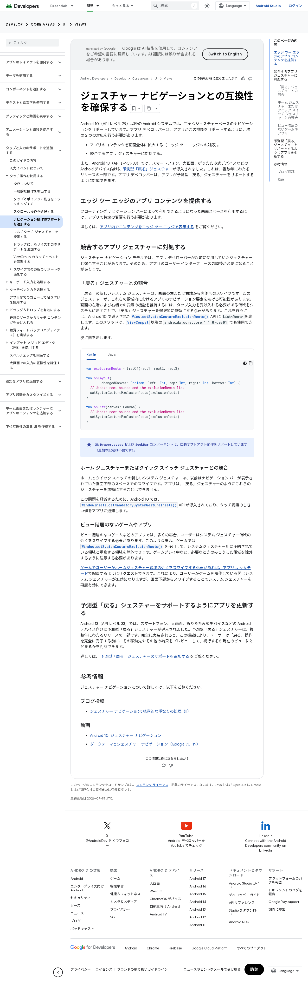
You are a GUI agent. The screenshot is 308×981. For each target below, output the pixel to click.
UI (65, 24)
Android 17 (197, 878)
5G (112, 917)
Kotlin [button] (91, 354)
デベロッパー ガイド (244, 895)
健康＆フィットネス (125, 894)
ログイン (295, 6)
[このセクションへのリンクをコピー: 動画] (95, 726)
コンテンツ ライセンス (152, 785)
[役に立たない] (250, 78)
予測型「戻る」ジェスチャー (147, 169)
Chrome (153, 948)
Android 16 (197, 886)
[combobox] (175, 5)
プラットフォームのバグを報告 (285, 880)
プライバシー (120, 909)
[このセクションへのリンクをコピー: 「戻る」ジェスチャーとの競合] (152, 284)
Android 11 (197, 925)
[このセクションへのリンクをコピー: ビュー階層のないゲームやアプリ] (157, 525)
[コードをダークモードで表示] (245, 363)
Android (77, 878)
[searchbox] (32, 43)
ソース (75, 905)
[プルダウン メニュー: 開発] (99, 6)
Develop (14, 24)
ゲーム (115, 878)
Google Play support (284, 902)
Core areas (43, 24)
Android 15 (197, 894)
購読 (254, 969)
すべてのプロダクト (252, 948)
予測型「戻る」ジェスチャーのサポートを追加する (145, 656)
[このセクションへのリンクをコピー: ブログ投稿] (109, 702)
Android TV (158, 914)
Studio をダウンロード (244, 912)
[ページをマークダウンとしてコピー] (149, 108)
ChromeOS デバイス (165, 899)
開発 (90, 6)
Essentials (59, 6)
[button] (28, 62)
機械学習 (117, 886)
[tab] (91, 354)
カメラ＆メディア (123, 902)
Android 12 (197, 917)
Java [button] (112, 354)
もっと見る (120, 6)
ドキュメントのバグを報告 (285, 892)
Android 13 (197, 909)
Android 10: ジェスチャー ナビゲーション (125, 735)
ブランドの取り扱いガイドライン (142, 969)
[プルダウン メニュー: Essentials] (74, 6)
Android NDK (239, 922)
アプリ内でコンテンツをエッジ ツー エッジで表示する (147, 227)
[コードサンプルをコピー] (251, 363)
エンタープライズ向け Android (87, 888)
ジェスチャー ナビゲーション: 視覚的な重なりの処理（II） (140, 711)
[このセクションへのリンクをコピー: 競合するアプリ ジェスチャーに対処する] (190, 248)
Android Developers (94, 78)
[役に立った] (243, 78)
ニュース (77, 913)
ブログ (76, 921)
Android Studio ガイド (244, 885)
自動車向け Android (165, 906)
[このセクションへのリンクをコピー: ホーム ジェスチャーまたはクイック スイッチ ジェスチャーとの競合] (233, 468)
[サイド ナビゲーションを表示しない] (58, 972)
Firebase (175, 948)
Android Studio (268, 6)
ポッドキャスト (82, 929)
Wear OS (156, 891)
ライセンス (104, 969)
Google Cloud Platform (209, 948)
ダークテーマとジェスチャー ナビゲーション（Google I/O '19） (145, 744)
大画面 (155, 883)
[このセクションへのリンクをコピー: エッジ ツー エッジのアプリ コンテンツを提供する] (216, 201)
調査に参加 (277, 909)
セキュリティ (80, 898)
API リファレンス (242, 902)
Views (81, 24)
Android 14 (197, 902)
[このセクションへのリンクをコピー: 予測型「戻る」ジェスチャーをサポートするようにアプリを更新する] (91, 614)
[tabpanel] (167, 395)
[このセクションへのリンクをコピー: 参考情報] (108, 677)
